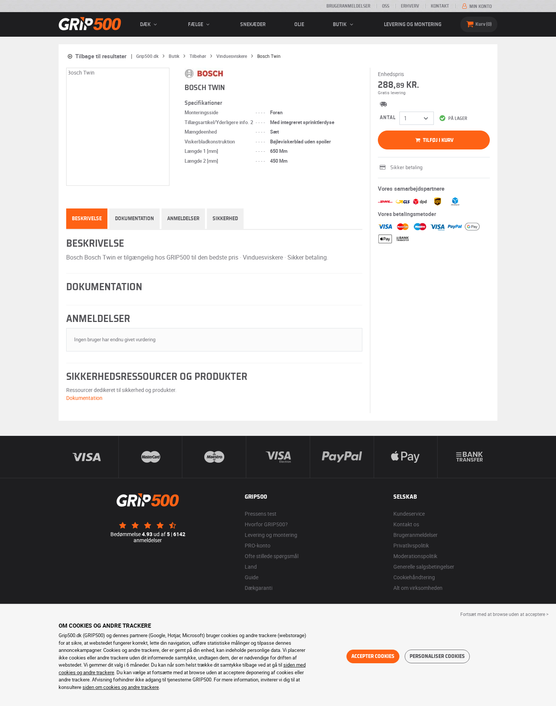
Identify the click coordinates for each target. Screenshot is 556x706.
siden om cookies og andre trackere (120, 687)
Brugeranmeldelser (348, 6)
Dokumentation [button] (84, 397)
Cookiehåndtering (414, 577)
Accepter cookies (372, 656)
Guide (251, 577)
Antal (388, 117)
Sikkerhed (225, 218)
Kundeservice (409, 513)
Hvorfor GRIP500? (266, 524)
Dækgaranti (258, 587)
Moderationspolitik (415, 556)
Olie (299, 24)
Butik (340, 24)
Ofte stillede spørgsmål (271, 556)
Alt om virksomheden (418, 587)
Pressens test (260, 513)
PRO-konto (257, 545)
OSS (385, 6)
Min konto (480, 6)
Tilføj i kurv (437, 140)
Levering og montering (412, 24)
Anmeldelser (183, 218)
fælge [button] (196, 24)
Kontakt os (406, 524)
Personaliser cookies (437, 656)
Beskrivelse (87, 218)
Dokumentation (134, 218)
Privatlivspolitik (411, 545)
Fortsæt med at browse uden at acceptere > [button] (504, 614)
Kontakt (440, 6)
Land (251, 566)
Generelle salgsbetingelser (423, 566)
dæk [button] (146, 24)
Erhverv (410, 6)
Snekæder (253, 24)
